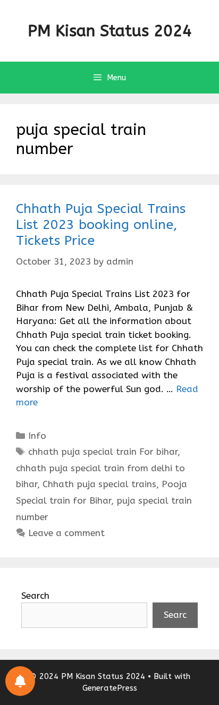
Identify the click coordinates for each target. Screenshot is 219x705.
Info (37, 435)
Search (35, 595)
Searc (175, 614)
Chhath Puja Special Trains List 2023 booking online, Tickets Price (101, 225)
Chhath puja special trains (99, 484)
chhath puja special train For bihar (103, 451)
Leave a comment (66, 533)
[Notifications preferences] (20, 681)
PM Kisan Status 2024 (110, 30)
